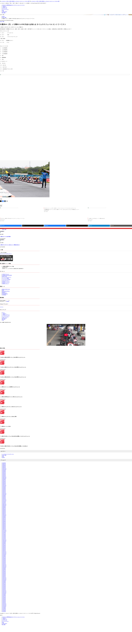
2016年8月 (4, 543)
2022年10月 (4, 494)
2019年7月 (4, 518)
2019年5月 (4, 519)
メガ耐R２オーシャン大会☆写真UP (5, 236)
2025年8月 (4, 471)
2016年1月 (4, 550)
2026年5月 (4, 466)
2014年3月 (4, 574)
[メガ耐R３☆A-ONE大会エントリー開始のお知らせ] (109, 212)
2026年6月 (4, 465)
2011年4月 (4, 611)
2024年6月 (4, 481)
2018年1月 (4, 529)
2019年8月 (4, 517)
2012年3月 (4, 600)
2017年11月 (4, 531)
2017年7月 (4, 533)
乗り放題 (3, 12)
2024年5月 (4, 482)
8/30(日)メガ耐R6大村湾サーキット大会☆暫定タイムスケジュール (13, 357)
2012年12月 (4, 590)
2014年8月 (4, 569)
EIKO (3, 290)
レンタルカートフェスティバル (8, 454)
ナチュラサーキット (5, 280)
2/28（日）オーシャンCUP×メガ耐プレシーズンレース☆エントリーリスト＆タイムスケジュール (60, 208)
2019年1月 (4, 520)
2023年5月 (4, 490)
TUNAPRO (4, 294)
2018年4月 (4, 525)
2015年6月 (4, 558)
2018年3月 (4, 526)
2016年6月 (4, 545)
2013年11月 (4, 578)
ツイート (1, 306)
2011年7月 (4, 609)
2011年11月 (4, 604)
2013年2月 (4, 588)
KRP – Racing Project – (6, 291)
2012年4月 (4, 599)
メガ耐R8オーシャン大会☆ (6, 426)
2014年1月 (4, 576)
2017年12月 (4, 530)
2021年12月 (4, 499)
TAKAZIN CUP (5, 293)
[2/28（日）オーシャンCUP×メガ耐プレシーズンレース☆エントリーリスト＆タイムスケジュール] (66, 209)
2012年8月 (4, 595)
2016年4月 (4, 547)
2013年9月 (4, 581)
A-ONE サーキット (5, 274)
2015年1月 (4, 563)
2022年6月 (4, 496)
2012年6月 (4, 597)
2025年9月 (4, 470)
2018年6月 (4, 523)
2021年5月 (4, 503)
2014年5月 (4, 572)
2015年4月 (4, 560)
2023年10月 (4, 485)
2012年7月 (4, 596)
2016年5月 (4, 546)
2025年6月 (4, 473)
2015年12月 (4, 551)
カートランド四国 (5, 278)
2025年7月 (4, 472)
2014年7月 (4, 570)
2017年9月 (4, 532)
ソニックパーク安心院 (6, 279)
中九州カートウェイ (5, 281)
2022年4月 (4, 498)
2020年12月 (4, 504)
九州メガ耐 (2, 21)
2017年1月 (4, 538)
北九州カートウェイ (5, 282)
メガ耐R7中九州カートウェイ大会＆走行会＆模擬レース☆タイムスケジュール (15, 436)
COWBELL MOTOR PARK (7, 275)
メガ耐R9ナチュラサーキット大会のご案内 (9, 416)
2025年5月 (4, 474)
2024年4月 (4, 483)
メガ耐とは (4, 6)
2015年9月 (4, 555)
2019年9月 (4, 516)
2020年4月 (4, 510)
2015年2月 (4, 562)
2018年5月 (4, 524)
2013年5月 (4, 585)
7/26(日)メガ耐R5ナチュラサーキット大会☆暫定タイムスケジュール (13, 367)
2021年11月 (4, 500)
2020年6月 (4, 509)
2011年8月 (4, 608)
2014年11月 (4, 565)
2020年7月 (4, 508)
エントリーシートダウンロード (6, 253)
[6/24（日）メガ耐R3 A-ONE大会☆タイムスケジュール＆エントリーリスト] (21, 212)
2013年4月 (4, 586)
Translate (7, 301)
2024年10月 (4, 478)
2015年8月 (4, 556)
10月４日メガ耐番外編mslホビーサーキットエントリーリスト (13, 5)
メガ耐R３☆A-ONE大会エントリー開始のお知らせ (96, 218)
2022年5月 (4, 497)
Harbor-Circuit (4, 276)
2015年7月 (4, 557)
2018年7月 (4, 522)
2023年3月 (4, 491)
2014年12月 (4, 564)
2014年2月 (4, 575)
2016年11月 (4, 539)
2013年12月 (4, 577)
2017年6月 (4, 534)
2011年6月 (4, 610)
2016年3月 (4, 548)
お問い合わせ (4, 11)
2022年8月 (4, 495)
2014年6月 (4, 571)
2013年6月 (4, 584)
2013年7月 (4, 583)
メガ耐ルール (4, 7)
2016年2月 (4, 549)
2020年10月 (4, 505)
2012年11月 (4, 591)
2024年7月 (4, 480)
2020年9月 (4, 506)
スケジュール (4, 8)
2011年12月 (4, 603)
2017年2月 (4, 537)
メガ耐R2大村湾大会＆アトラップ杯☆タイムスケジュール (11, 396)
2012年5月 (4, 598)
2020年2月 (4, 512)
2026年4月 (4, 467)
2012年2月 (4, 601)
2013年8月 (4, 582)
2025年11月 (4, 468)
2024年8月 (4, 479)
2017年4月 (4, 535)
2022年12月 (4, 493)
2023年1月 (4, 492)
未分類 (3, 457)
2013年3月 (4, 587)
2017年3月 (4, 536)
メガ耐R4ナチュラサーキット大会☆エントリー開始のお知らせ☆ (10, 244)
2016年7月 (4, 544)
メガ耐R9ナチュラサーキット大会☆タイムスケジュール (11, 406)
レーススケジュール (5, 315)
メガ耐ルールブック (5, 314)
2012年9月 (4, 594)
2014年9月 (4, 568)
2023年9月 (4, 486)
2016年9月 (4, 542)
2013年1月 (4, 589)
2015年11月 (4, 552)
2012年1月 (4, 602)
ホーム (3, 312)
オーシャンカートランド (6, 277)
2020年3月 (4, 511)
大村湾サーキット (5, 283)
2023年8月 (4, 487)
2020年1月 (4, 513)
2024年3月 (4, 484)
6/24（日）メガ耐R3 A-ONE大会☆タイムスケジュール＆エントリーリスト (13, 218)
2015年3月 (4, 561)
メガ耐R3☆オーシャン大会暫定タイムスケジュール (10, 386)
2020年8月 (4, 507)
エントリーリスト (5, 9)
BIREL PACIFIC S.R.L (6, 289)
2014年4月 (4, 573)
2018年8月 (4, 521)
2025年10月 (4, 469)
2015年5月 (4, 559)
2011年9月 (4, 607)
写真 (3, 10)
